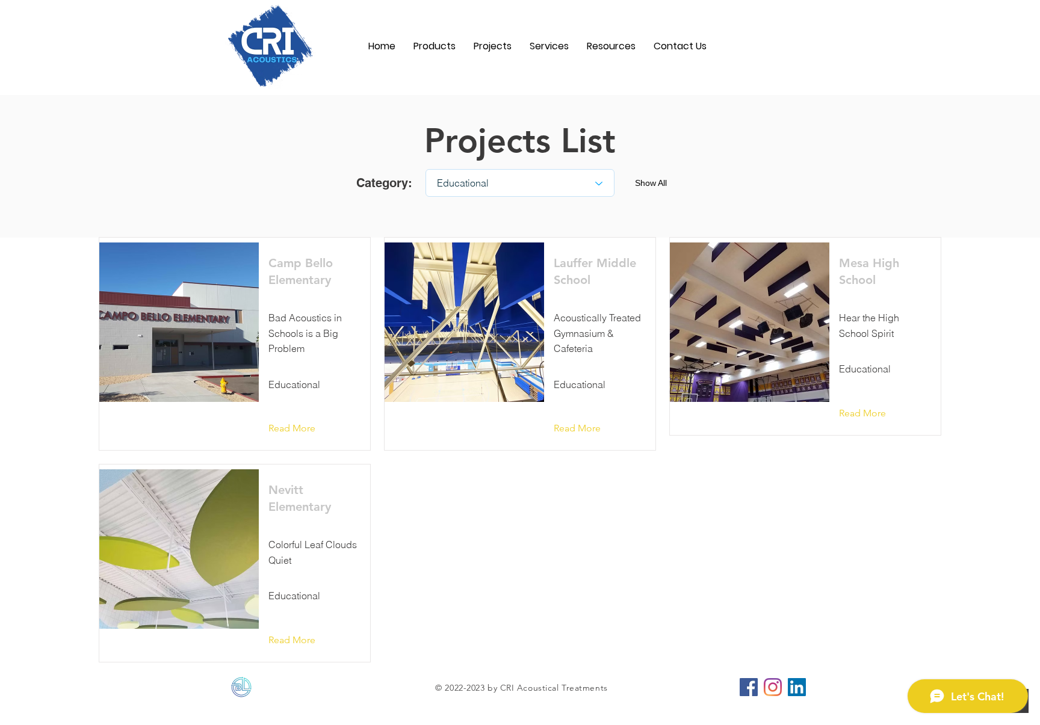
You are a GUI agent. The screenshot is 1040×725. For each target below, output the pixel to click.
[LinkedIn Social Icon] (797, 687)
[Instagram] (773, 687)
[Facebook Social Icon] (749, 687)
